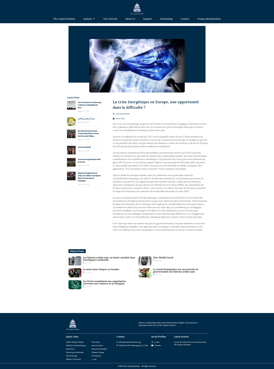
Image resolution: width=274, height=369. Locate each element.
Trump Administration (209, 18)
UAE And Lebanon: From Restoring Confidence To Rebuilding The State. (89, 105)
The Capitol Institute (64, 18)
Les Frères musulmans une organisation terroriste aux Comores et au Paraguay (104, 282)
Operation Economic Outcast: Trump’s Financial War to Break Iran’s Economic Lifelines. (88, 133)
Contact (185, 18)
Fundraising (166, 18)
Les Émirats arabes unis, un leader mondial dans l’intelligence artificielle (109, 258)
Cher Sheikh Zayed (163, 257)
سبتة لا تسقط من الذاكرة (86, 119)
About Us (130, 18)
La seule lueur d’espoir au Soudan (101, 269)
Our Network (110, 18)
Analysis (87, 18)
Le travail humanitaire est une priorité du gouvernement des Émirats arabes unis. (175, 270)
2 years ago (88, 263)
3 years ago (88, 272)
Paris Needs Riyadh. (84, 147)
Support (147, 18)
